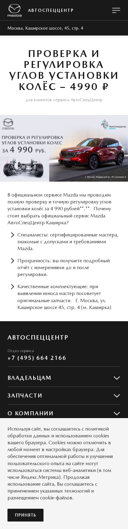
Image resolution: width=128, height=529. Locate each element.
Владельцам (29, 377)
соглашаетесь (65, 429)
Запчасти (24, 395)
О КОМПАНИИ (30, 413)
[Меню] (116, 10)
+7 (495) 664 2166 (36, 358)
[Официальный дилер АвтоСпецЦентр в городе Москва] (14, 10)
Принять (25, 515)
